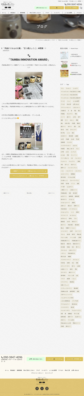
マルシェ (63, 234)
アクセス (63, 104)
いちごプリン (78, 170)
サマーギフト (64, 272)
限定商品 (72, 282)
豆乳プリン (63, 320)
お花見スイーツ (64, 269)
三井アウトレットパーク (66, 294)
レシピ (68, 132)
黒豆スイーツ (72, 272)
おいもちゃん (73, 215)
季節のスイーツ (76, 323)
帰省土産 (79, 234)
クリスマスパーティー (66, 259)
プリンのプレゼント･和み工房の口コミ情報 (70, 91)
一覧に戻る (29, 193)
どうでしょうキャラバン (66, 288)
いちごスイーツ (69, 170)
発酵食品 (70, 313)
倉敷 (78, 291)
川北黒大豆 (63, 110)
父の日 (68, 221)
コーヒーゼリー (64, 231)
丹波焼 (62, 326)
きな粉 (72, 139)
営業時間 (63, 142)
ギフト (66, 120)
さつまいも (71, 199)
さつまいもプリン (65, 212)
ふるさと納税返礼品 (65, 300)
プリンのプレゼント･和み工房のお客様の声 (70, 98)
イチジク (63, 278)
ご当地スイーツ (73, 189)
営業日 (77, 212)
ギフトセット (76, 259)
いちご (62, 170)
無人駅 (68, 234)
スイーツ (63, 117)
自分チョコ (73, 164)
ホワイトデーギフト (65, 266)
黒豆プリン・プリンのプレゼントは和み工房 (38, 394)
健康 (62, 120)
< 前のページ (6, 193)
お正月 (62, 139)
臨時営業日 (72, 291)
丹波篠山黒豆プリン (65, 240)
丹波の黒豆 (70, 224)
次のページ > (51, 193)
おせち (67, 151)
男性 (76, 269)
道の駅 (67, 183)
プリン (62, 88)
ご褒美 (78, 161)
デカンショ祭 (71, 275)
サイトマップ (49, 373)
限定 (76, 113)
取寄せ (70, 218)
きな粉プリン (78, 316)
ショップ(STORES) (71, 7)
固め (73, 132)
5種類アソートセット (70, 228)
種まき (62, 228)
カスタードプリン (65, 174)
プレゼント (68, 88)
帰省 (68, 155)
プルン (75, 218)
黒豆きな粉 (63, 256)
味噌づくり (76, 205)
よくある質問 (76, 101)
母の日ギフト (64, 199)
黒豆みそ (70, 205)
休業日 (68, 262)
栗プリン (78, 247)
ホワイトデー (73, 129)
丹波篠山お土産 (64, 291)
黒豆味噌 (71, 136)
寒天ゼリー (74, 221)
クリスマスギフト (65, 307)
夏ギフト (69, 117)
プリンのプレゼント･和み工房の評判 (69, 94)
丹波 (75, 110)
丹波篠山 (63, 113)
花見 (70, 193)
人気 (79, 126)
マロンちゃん (64, 250)
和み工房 (69, 104)
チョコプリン (72, 161)
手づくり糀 (76, 313)
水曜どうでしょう (65, 285)
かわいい (72, 120)
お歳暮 (76, 136)
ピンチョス (73, 151)
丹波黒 (67, 139)
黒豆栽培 (77, 224)
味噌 (77, 262)
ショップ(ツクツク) (56, 7)
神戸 (79, 117)
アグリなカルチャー (65, 304)
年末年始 (63, 262)
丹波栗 (73, 123)
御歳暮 (69, 256)
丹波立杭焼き (64, 209)
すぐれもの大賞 (71, 177)
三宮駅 (79, 237)
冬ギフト (70, 126)
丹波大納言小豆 (71, 253)
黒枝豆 (78, 123)
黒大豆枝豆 (63, 177)
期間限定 (73, 174)
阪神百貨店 (63, 316)
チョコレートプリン (76, 310)
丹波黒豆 (63, 148)
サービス (63, 101)
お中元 (74, 117)
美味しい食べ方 (70, 148)
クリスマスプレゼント (66, 145)
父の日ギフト (64, 136)
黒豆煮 (72, 307)
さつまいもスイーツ (65, 202)
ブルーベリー (78, 231)
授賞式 (73, 202)
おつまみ (63, 155)
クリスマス (69, 142)
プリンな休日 (71, 320)
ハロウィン (63, 253)
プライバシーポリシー (66, 107)
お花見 (78, 266)
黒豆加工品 (74, 304)
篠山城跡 (76, 288)
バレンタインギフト (65, 310)
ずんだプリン (70, 113)
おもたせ (75, 145)
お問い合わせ (76, 104)
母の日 (62, 129)
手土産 (77, 139)
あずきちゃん (64, 218)
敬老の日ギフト (76, 243)
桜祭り (71, 269)
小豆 (72, 158)
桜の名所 (75, 193)
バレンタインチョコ (72, 167)
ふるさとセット (76, 107)
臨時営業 (71, 196)
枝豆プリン (63, 224)
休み (73, 262)
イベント (73, 183)
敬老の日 (63, 243)
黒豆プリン (63, 126)
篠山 (62, 123)
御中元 (73, 234)
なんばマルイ (70, 186)
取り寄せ (63, 132)
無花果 (68, 278)
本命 (62, 164)
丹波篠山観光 (64, 193)
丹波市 (62, 183)
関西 (77, 120)
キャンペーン (74, 155)
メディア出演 (75, 300)
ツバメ (72, 212)
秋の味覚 (63, 247)
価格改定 (63, 221)
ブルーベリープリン (74, 180)
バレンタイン (78, 158)
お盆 (77, 275)
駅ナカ (73, 266)
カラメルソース (64, 215)
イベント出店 (73, 237)
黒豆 (79, 110)
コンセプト (75, 88)
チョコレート (64, 161)
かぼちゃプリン (72, 250)
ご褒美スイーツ (64, 189)
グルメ (77, 148)
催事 (78, 183)
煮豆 (75, 126)
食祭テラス (70, 316)
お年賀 (62, 151)
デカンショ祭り (64, 237)
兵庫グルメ (63, 205)
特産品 (68, 247)
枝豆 (73, 247)
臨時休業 (77, 196)
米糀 (62, 313)
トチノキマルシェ (73, 209)
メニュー (69, 101)
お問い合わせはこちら (41, 7)
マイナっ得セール (65, 158)
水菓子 (71, 231)
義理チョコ (63, 167)
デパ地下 (63, 186)
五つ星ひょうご (64, 180)
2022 (67, 129)
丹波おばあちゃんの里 (66, 323)
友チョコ (67, 164)
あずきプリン (64, 196)
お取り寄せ (67, 123)
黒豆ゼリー (68, 326)
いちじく (74, 278)
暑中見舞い (63, 275)
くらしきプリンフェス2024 (67, 297)
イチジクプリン (64, 282)
